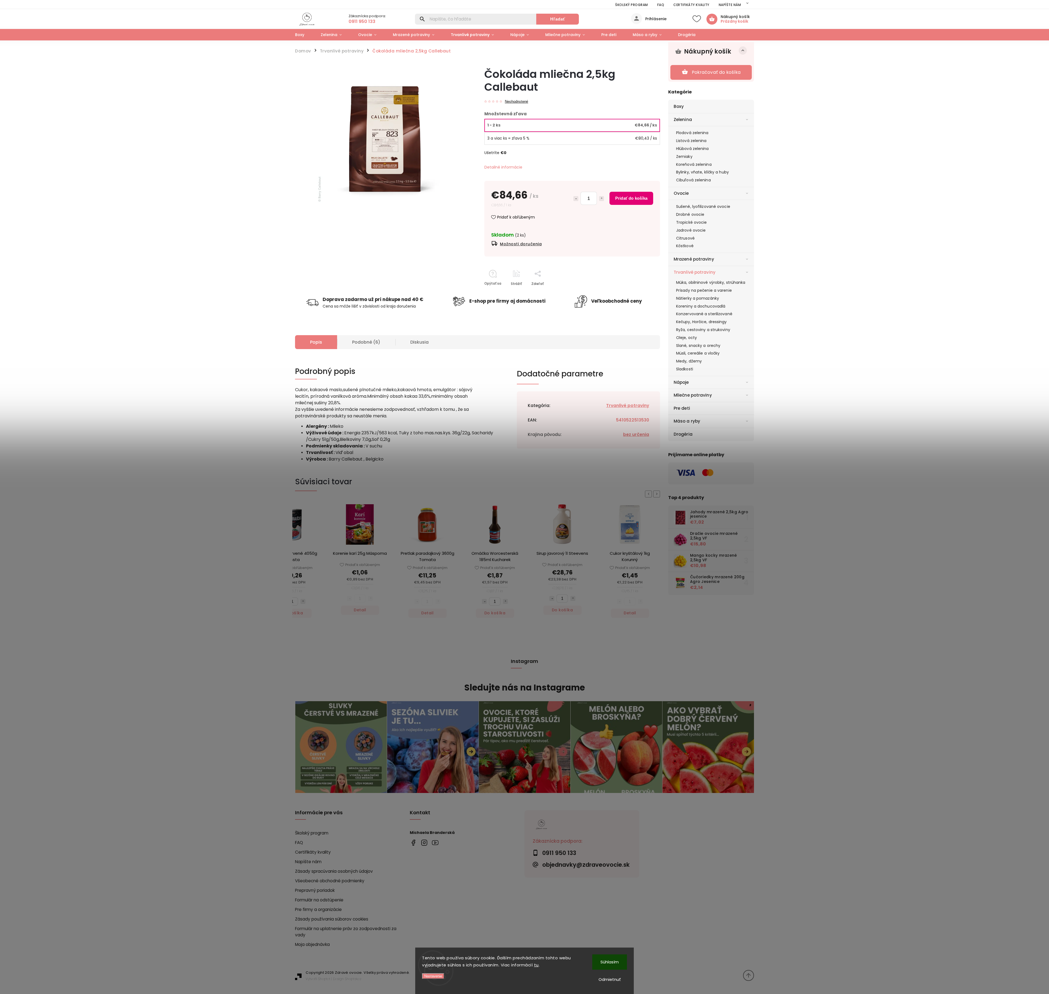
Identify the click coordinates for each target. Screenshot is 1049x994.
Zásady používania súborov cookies (331, 919)
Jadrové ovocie (691, 230)
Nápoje (681, 382)
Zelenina (683, 119)
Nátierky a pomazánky (697, 298)
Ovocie (681, 193)
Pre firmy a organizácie (318, 909)
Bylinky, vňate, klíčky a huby (702, 172)
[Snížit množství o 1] (416, 601)
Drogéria (683, 434)
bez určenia (636, 434)
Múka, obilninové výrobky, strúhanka (711, 282)
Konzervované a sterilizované (704, 314)
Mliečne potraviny (693, 395)
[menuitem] (304, 34)
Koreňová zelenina (694, 164)
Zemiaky (684, 156)
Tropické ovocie (691, 222)
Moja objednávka (312, 944)
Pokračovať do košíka (716, 72)
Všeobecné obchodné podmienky (329, 881)
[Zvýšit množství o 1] (437, 601)
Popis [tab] (316, 342)
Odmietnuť (610, 979)
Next (657, 494)
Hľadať (557, 19)
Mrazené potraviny (694, 259)
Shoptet (324, 979)
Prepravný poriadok (315, 890)
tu (536, 965)
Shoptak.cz (353, 979)
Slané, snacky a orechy (698, 345)
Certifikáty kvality (691, 4)
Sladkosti (684, 369)
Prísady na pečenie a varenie (704, 290)
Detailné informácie (503, 167)
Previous (649, 494)
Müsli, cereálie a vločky (698, 353)
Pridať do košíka (631, 198)
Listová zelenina (691, 140)
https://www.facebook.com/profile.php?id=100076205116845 (413, 842)
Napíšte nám (730, 4)
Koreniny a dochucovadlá (700, 306)
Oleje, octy (686, 337)
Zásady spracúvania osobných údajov (334, 871)
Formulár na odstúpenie (319, 900)
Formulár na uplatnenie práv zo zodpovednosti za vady (345, 932)
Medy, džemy (689, 361)
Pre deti (682, 408)
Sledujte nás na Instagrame (524, 688)
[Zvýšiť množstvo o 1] (601, 198)
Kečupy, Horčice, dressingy (701, 322)
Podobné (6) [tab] (366, 342)
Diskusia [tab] (419, 342)
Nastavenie (433, 976)
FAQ (660, 4)
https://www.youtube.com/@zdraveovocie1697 (435, 842)
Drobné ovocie (690, 214)
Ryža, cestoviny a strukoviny (703, 329)
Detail (292, 610)
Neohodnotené (516, 102)
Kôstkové (685, 246)
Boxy (679, 106)
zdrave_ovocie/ (424, 842)
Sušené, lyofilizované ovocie (703, 206)
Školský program (631, 4)
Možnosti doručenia (521, 244)
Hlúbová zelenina (692, 148)
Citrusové (685, 238)
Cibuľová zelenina (693, 180)
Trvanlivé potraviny (694, 272)
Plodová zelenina (692, 132)
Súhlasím (609, 962)
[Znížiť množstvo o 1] (575, 198)
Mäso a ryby (687, 421)
